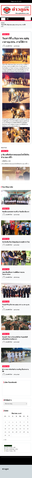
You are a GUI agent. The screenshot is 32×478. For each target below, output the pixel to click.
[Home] (3, 18)
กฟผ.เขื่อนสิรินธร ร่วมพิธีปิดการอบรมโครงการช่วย (13, 273)
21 (24, 428)
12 (16, 425)
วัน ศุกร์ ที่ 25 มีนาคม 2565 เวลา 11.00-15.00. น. (16, 305)
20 (20, 428)
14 (24, 425)
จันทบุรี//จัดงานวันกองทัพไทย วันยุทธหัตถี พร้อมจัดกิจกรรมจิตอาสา (15, 338)
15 (27, 425)
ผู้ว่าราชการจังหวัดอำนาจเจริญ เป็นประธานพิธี (15, 370)
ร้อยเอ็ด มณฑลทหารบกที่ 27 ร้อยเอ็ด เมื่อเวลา (15, 211)
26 (16, 432)
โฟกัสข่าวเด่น (6, 34)
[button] (26, 18)
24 (9, 432)
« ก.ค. (4, 439)
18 (12, 428)
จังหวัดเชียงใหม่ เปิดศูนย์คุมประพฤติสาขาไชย (16, 242)
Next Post (4, 147)
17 (9, 428)
